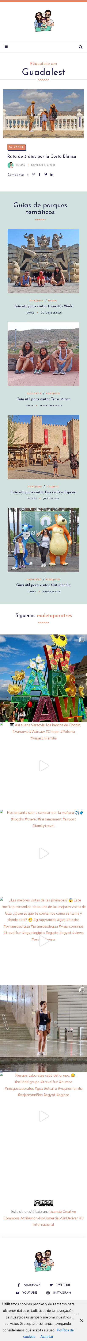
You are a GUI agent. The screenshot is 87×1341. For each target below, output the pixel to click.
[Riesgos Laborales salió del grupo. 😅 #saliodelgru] (43, 1116)
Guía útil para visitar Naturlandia (43, 585)
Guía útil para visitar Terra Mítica (43, 399)
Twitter (63, 1285)
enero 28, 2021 (51, 592)
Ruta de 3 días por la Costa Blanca (41, 157)
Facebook (32, 1285)
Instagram (62, 1292)
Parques (37, 300)
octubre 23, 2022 (51, 313)
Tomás (20, 165)
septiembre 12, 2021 (51, 406)
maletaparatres (54, 615)
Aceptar (46, 1336)
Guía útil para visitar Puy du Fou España (43, 492)
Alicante (16, 147)
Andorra (34, 579)
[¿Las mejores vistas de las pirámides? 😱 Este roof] (43, 941)
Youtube (29, 1292)
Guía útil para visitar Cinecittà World (43, 306)
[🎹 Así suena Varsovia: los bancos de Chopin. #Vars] (43, 766)
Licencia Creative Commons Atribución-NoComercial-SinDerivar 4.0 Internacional (44, 1218)
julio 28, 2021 (51, 499)
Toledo (52, 486)
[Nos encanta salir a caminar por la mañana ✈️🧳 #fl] (43, 853)
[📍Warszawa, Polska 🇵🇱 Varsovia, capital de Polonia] (43, 678)
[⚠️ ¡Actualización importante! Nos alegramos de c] (43, 1028)
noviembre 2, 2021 (43, 165)
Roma (52, 300)
